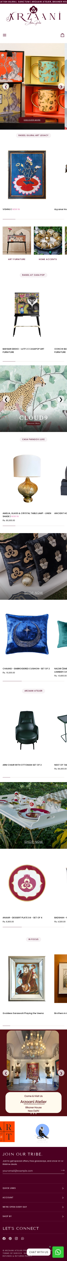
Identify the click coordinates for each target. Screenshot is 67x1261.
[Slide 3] (36, 1113)
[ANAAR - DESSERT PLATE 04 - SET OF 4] (27, 883)
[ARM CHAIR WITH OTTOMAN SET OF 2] (27, 730)
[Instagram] (16, 1238)
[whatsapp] (22, 1238)
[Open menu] (7, 35)
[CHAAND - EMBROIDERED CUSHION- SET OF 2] (27, 634)
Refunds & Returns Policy (17, 1256)
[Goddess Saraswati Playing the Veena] (27, 978)
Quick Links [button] (9, 1188)
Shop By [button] (7, 1216)
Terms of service (12, 1253)
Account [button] (8, 1197)
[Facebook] (4, 1238)
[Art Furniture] (17, 241)
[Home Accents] (48, 241)
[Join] (61, 1170)
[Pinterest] (10, 1238)
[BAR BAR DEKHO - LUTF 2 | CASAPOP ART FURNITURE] (27, 314)
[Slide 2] (33, 1113)
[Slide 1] (31, 1113)
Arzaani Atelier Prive (17, 1250)
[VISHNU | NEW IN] (27, 174)
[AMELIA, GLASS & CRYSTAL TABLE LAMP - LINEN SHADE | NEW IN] (27, 478)
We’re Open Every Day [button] (15, 1207)
